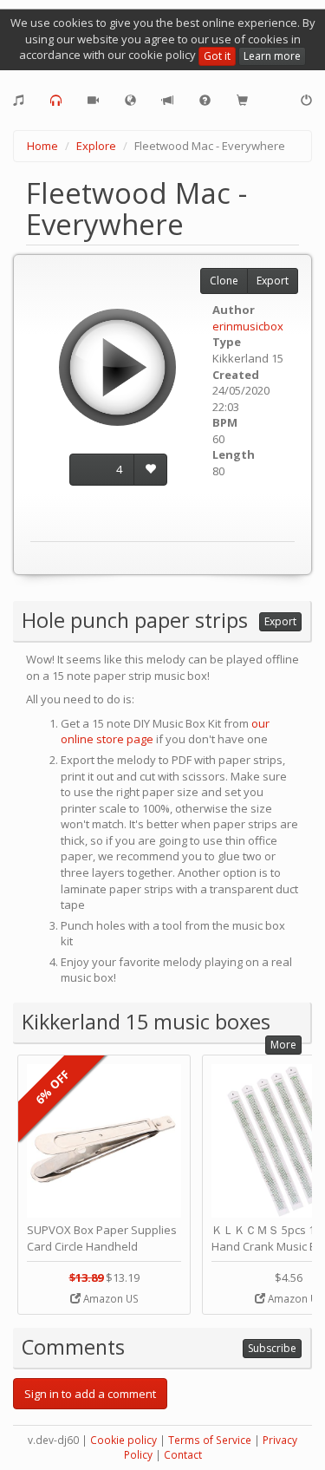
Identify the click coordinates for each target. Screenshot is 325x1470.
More (283, 1044)
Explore (96, 146)
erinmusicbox (247, 326)
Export (273, 280)
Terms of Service (209, 1440)
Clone (224, 280)
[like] (150, 470)
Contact (183, 1454)
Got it (217, 56)
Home (42, 146)
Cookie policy (123, 1440)
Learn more (272, 56)
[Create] (18, 100)
